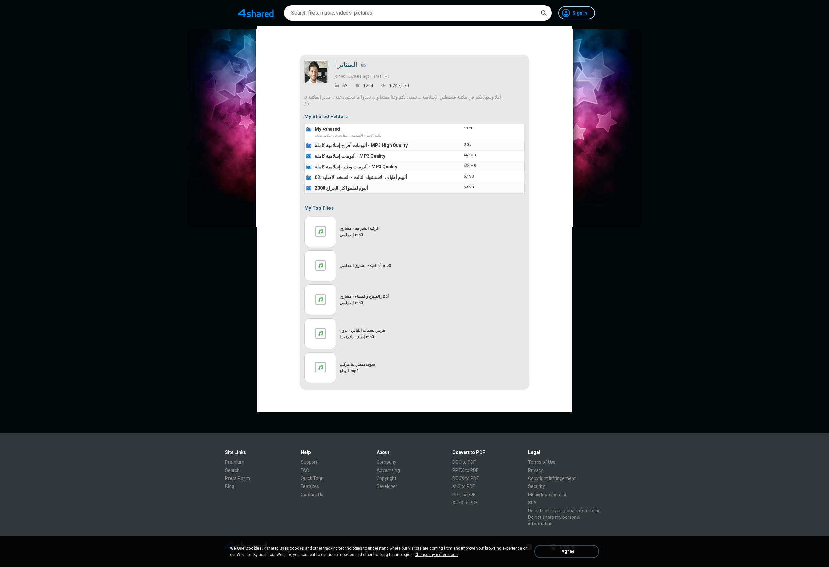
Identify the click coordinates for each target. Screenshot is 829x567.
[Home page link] (256, 13)
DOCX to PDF (465, 478)
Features (310, 486)
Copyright (386, 478)
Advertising (388, 470)
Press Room (237, 478)
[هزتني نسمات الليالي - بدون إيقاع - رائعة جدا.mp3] (320, 333)
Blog (229, 486)
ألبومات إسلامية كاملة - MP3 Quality (350, 156)
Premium (234, 462)
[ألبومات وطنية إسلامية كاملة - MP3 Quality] (309, 166)
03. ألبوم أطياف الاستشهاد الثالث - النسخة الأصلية (361, 177)
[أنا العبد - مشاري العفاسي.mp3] (320, 265)
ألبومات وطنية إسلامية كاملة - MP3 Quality (356, 166)
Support (309, 462)
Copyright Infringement (552, 478)
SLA (532, 502)
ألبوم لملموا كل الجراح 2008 (341, 188)
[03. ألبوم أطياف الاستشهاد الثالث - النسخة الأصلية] (309, 177)
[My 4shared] (309, 129)
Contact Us (312, 494)
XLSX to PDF (465, 502)
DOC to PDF (464, 462)
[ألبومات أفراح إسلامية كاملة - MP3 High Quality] (309, 145)
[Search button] (543, 13)
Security (536, 486)
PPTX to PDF (465, 470)
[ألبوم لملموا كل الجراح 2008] (309, 188)
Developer (387, 486)
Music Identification (548, 494)
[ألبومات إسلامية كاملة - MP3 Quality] (309, 156)
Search (232, 470)
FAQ (305, 470)
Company (386, 462)
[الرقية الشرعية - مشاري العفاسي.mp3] (320, 231)
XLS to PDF (463, 486)
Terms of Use (542, 462)
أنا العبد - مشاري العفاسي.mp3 (365, 265)
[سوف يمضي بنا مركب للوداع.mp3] (320, 367)
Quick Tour (312, 478)
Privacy (535, 470)
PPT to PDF (463, 494)
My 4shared (327, 129)
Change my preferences (436, 554)
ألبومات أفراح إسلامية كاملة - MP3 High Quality (361, 145)
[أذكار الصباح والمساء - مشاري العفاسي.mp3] (320, 299)
